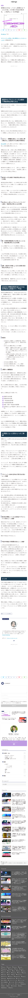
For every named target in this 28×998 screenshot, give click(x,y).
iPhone (3, 972)
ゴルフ (15, 764)
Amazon (9, 967)
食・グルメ (15, 772)
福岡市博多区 (4, 987)
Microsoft (4, 974)
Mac (19, 972)
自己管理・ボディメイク (15, 758)
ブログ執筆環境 (5, 982)
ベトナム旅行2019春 (20, 982)
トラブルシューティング (13, 980)
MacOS (24, 972)
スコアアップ (9, 767)
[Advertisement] (14, 81)
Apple (20, 967)
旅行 (15, 769)
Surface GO (19, 974)
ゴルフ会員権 (9, 766)
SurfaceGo (4, 976)
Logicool (14, 972)
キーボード (19, 978)
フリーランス (21, 980)
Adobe (3, 967)
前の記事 (3, 144)
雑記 (2, 5)
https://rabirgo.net (12, 638)
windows (4, 978)
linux (9, 972)
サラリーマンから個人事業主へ (7, 613)
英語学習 (11, 987)
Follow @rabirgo (6, 634)
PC (9, 974)
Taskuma (11, 976)
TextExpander (17, 976)
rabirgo (14, 2)
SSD (13, 974)
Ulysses (23, 976)
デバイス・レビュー (15, 755)
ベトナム (12, 982)
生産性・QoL (14, 753)
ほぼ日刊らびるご (11, 978)
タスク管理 (4, 980)
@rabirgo (3, 34)
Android (15, 967)
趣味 (14, 761)
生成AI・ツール (15, 757)
